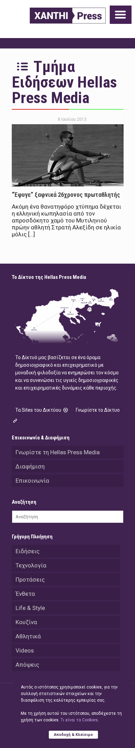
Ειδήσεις (27, 551)
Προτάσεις (30, 579)
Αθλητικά (28, 636)
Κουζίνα (26, 622)
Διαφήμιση (30, 466)
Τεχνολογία (31, 565)
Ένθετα (25, 593)
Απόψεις (27, 664)
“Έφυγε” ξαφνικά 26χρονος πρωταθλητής (66, 194)
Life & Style (30, 607)
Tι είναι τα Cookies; (79, 720)
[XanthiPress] (68, 15)
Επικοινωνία (32, 480)
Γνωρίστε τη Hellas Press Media (58, 452)
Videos (25, 650)
